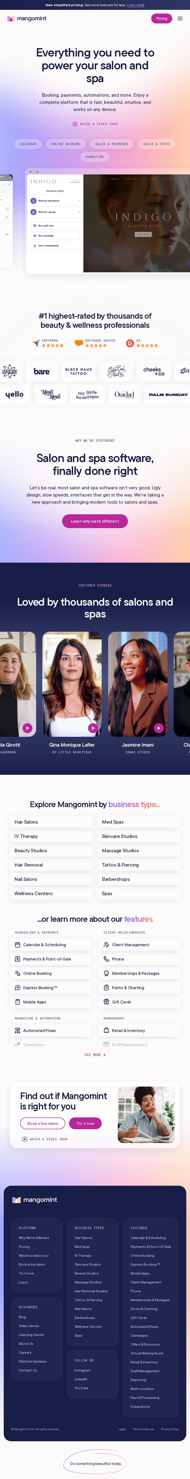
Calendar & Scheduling (148, 1238)
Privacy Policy (170, 1429)
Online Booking (142, 1255)
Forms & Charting (144, 1309)
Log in (23, 1282)
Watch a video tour (99, 124)
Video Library (29, 1326)
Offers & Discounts (145, 1344)
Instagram (83, 1370)
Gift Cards (139, 1317)
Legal (122, 1429)
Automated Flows (144, 1326)
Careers (25, 1352)
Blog (22, 1317)
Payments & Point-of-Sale (151, 1246)
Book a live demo (42, 1123)
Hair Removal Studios (91, 1291)
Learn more (135, 5)
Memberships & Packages (150, 1300)
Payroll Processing (145, 1397)
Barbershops (85, 1317)
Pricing (161, 18)
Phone (136, 1291)
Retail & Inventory (144, 1362)
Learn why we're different (95, 521)
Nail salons (83, 1309)
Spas (78, 1335)
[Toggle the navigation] (180, 18)
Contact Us (28, 1370)
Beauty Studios (87, 1273)
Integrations (140, 1406)
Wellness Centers (88, 1326)
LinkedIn (81, 1379)
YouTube (81, 1388)
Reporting (138, 1380)
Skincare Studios (88, 1264)
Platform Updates (33, 1361)
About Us (26, 1343)
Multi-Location (142, 1389)
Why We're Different (34, 1238)
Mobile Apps (140, 1273)
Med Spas (82, 1246)
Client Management (146, 1282)
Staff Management (145, 1371)
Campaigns (139, 1335)
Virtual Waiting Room (147, 1353)
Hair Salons (83, 1238)
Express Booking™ (145, 1264)
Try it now (85, 1123)
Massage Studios (88, 1282)
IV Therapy (83, 1255)
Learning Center (31, 1334)
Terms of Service (143, 1429)
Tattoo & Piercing (88, 1300)
